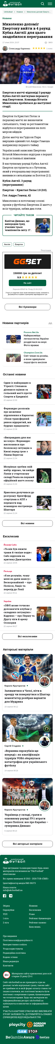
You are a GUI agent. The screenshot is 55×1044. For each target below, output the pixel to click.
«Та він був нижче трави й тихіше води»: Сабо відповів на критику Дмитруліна (18, 554)
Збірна (6, 905)
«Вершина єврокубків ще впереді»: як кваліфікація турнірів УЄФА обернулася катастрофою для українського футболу (26, 758)
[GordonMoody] (36, 1025)
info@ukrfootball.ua (12, 890)
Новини (7, 18)
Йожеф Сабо (10, 545)
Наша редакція (11, 961)
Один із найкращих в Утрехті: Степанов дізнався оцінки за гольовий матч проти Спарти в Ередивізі (18, 389)
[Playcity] (17, 1025)
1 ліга (6, 918)
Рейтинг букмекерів (40, 918)
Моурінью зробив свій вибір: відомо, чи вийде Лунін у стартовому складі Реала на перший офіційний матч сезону (19, 473)
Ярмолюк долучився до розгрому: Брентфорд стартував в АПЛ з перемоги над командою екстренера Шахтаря (19, 501)
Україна (7, 601)
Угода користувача (13, 948)
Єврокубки (8, 910)
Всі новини (27, 523)
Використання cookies (15, 944)
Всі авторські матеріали (27, 844)
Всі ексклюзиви (27, 636)
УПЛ (5, 914)
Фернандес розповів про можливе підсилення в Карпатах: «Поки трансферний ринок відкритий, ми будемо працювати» (19, 417)
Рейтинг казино (37, 922)
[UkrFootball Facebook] (4, 895)
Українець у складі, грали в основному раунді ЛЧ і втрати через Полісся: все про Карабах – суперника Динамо (26, 820)
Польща (8, 571)
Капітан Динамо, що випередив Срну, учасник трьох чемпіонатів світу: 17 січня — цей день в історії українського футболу (17, 230)
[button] (42, 4)
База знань (34, 926)
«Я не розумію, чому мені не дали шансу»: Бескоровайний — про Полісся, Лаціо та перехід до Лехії (18, 582)
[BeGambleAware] (20, 1037)
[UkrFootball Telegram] (10, 895)
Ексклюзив (35, 910)
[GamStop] (27, 1031)
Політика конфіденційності (18, 940)
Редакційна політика (14, 953)
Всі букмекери (27, 307)
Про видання (10, 936)
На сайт (28, 283)
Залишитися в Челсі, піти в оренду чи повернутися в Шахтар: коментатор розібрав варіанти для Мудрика (27, 696)
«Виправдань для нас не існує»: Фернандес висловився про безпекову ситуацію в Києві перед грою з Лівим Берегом (18, 446)
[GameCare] (42, 1037)
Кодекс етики (10, 957)
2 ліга (6, 922)
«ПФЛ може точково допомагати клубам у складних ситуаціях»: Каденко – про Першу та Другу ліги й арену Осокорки (19, 614)
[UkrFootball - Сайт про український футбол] (11, 3)
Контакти (8, 965)
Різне (32, 914)
